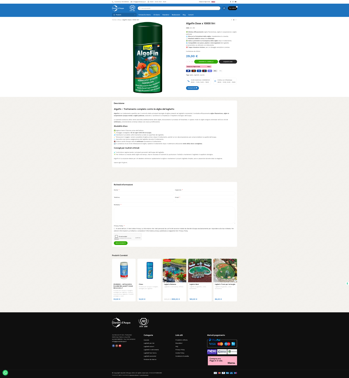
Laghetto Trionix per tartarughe (225, 284)
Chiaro (141, 284)
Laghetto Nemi (194, 284)
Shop (119, 20)
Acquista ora (227, 61)
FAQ (176, 346)
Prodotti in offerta (181, 340)
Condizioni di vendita (182, 356)
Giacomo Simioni (134, 375)
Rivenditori (178, 343)
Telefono (117, 197)
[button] (5, 372)
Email (177, 197)
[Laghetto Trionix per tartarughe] (225, 270)
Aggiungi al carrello (206, 61)
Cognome (178, 190)
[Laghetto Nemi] (200, 270)
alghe (191, 75)
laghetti (196, 75)
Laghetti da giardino (196, 286)
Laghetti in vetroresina (171, 286)
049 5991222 (118, 339)
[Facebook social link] (230, 1)
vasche (202, 75)
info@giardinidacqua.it (119, 341)
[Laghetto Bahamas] (174, 270)
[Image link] (130, 322)
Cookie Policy (179, 353)
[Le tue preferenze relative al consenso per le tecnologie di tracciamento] (347, 283)
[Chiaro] (149, 270)
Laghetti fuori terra (150, 353)
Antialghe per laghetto (120, 292)
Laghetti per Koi (149, 343)
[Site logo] (124, 8)
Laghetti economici (150, 356)
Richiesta (117, 205)
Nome (116, 190)
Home (114, 20)
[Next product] (236, 20)
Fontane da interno (150, 359)
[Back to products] (234, 20)
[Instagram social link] (233, 1)
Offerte (181, 286)
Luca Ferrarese (144, 375)
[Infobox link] (120, 2)
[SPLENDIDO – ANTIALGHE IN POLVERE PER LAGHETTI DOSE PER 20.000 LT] (124, 270)
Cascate (146, 340)
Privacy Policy (119, 226)
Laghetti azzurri (149, 346)
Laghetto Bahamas (170, 284)
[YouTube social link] (235, 1)
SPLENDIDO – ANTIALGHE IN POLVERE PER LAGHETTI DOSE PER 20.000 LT (123, 286)
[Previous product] (231, 20)
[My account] (224, 8)
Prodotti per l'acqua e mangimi (122, 290)
